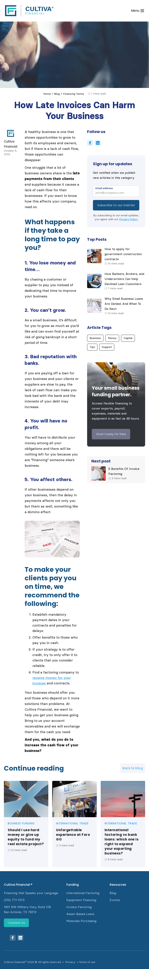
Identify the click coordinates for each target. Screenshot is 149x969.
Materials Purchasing (81, 921)
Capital (128, 338)
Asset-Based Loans (80, 914)
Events (115, 900)
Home (47, 94)
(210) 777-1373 (14, 900)
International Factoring (82, 893)
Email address (104, 188)
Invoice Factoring (79, 907)
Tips (92, 347)
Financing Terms (73, 94)
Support (107, 347)
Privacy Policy (128, 219)
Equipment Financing (81, 900)
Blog (57, 94)
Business (95, 338)
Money (112, 338)
